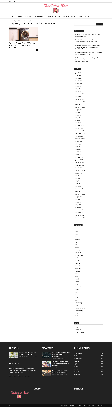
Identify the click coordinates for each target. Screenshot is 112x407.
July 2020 (77, 199)
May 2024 (78, 88)
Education (28, 16)
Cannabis (78, 239)
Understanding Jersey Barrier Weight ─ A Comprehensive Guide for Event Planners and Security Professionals (87, 59)
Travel (86, 16)
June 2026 (78, 73)
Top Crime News (80, 308)
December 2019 (80, 215)
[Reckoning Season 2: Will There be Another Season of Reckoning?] (46, 355)
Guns (76, 276)
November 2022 (80, 133)
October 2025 (79, 81)
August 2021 (79, 173)
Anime (73, 16)
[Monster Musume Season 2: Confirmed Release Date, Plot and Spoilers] (46, 364)
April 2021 (78, 183)
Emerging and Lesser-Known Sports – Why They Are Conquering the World (88, 53)
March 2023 (78, 123)
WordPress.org (79, 332)
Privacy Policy (82, 405)
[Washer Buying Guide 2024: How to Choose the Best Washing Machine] (23, 34)
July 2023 (77, 112)
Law (76, 284)
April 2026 (78, 75)
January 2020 (79, 212)
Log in (77, 327)
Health (77, 279)
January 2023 (79, 128)
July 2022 (77, 144)
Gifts (76, 274)
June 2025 (78, 86)
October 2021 (79, 168)
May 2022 (78, 149)
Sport (80, 16)
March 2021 (78, 186)
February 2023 (79, 125)
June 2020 (78, 202)
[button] (101, 16)
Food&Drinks (79, 266)
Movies (57, 16)
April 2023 (78, 120)
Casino (77, 245)
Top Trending (79, 310)
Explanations (79, 258)
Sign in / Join (12, 1)
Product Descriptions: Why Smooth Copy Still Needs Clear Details (87, 35)
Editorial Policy (73, 405)
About (61, 405)
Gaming (50, 16)
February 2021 (79, 189)
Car (76, 242)
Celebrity (77, 247)
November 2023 (80, 102)
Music (77, 292)
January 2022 (79, 160)
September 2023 (80, 107)
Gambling (78, 268)
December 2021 (80, 162)
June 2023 (78, 115)
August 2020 (79, 197)
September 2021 (80, 170)
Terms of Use (90, 405)
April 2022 (78, 152)
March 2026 (78, 78)
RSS (102, 405)
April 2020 (78, 207)
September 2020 (80, 194)
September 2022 (80, 139)
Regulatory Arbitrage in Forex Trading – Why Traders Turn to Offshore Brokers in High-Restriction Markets (87, 47)
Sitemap (97, 405)
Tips (76, 305)
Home (12, 16)
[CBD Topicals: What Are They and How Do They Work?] (13, 355)
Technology (78, 303)
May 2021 (78, 181)
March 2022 (78, 154)
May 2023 (78, 117)
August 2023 (79, 110)
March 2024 (78, 91)
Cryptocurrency (79, 250)
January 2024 (79, 96)
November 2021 (80, 165)
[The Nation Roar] (56, 8)
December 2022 (80, 131)
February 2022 (79, 157)
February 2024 (79, 94)
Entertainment (40, 16)
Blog (76, 234)
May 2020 (78, 204)
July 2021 (77, 175)
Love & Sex (78, 287)
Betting (77, 231)
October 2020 (79, 191)
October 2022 (79, 136)
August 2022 (79, 141)
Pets (76, 295)
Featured (77, 260)
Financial (77, 263)
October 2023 (79, 104)
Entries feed (78, 329)
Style (76, 300)
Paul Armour (12, 50)
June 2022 (78, 146)
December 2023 (80, 99)
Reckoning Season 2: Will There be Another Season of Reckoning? (61, 354)
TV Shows (65, 16)
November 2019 (80, 218)
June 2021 (78, 178)
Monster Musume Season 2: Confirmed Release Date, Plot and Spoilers (60, 363)
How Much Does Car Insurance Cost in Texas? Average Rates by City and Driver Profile (87, 40)
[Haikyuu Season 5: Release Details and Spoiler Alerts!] (46, 373)
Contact (66, 405)
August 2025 (79, 83)
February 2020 (79, 210)
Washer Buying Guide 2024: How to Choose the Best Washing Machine (22, 45)
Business (19, 16)
